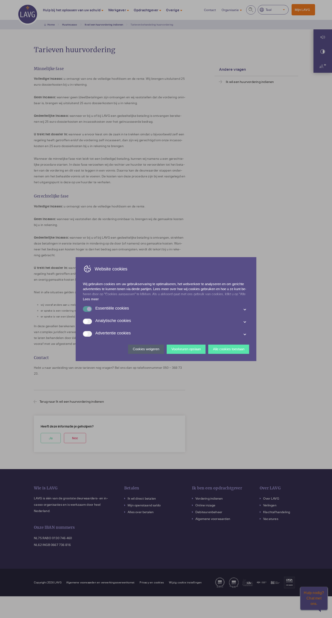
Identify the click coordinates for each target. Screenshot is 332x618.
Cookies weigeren (146, 349)
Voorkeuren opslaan (186, 349)
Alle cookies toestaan (228, 349)
